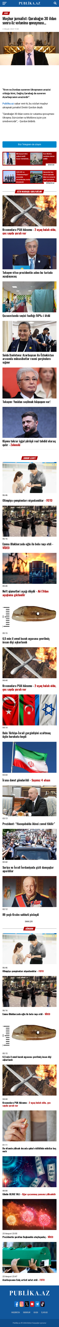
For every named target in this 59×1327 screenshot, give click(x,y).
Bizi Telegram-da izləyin (29, 144)
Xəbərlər (26, 1312)
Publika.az (8, 103)
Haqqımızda (15, 1312)
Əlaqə (36, 1312)
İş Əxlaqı (44, 1312)
